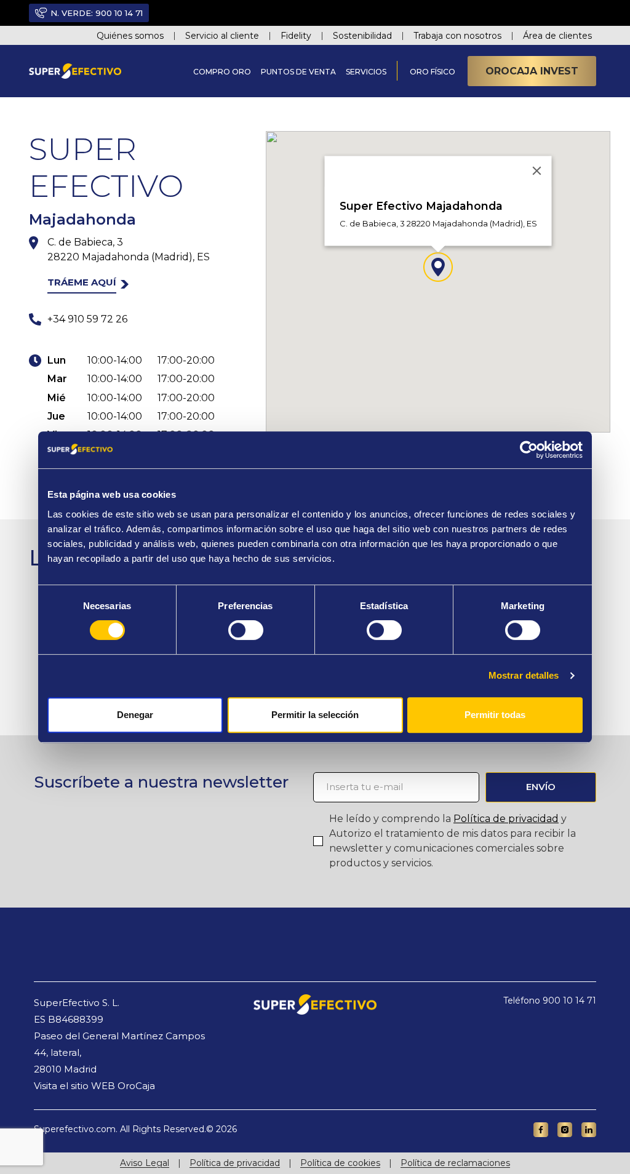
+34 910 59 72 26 (87, 319)
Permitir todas (495, 714)
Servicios (366, 71)
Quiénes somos (130, 35)
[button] (438, 267)
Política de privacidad (506, 819)
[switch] (245, 630)
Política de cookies (340, 1163)
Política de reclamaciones (455, 1163)
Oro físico (432, 71)
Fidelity (296, 35)
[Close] (537, 171)
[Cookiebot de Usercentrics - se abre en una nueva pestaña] (529, 450)
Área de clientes (557, 35)
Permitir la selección (315, 714)
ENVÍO (541, 787)
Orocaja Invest (531, 71)
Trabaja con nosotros (457, 35)
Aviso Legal (144, 1163)
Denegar (135, 714)
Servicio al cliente (222, 35)
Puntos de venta (298, 71)
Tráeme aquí (81, 282)
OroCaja (136, 1086)
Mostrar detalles (523, 675)
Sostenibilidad (362, 35)
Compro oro (222, 71)
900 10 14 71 (119, 13)
